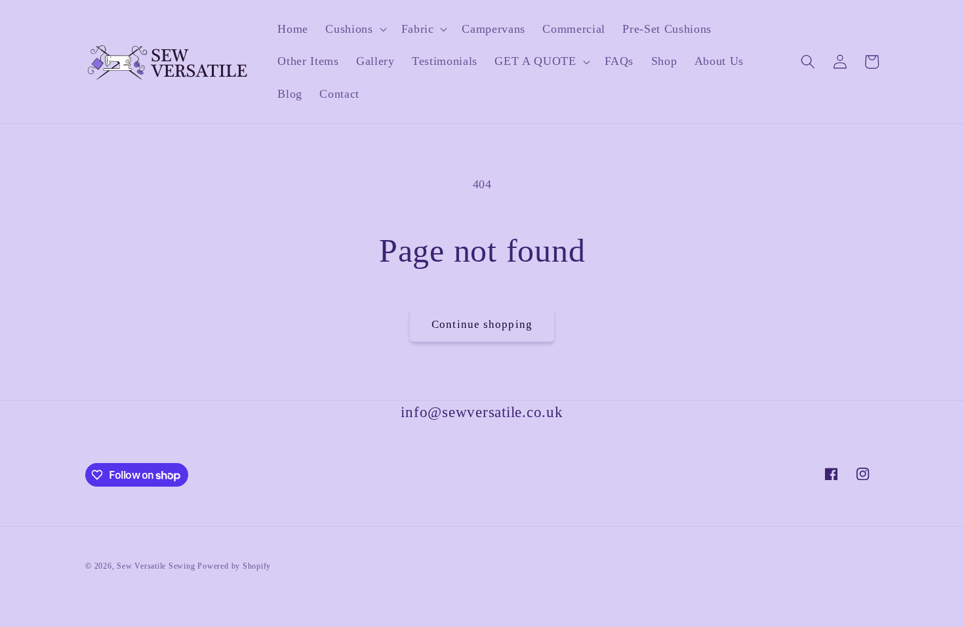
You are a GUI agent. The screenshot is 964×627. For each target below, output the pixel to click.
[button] (354, 29)
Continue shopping (482, 324)
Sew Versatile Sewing (156, 566)
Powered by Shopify (234, 566)
